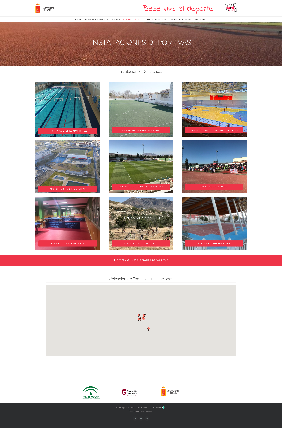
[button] (139, 316)
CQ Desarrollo (156, 408)
